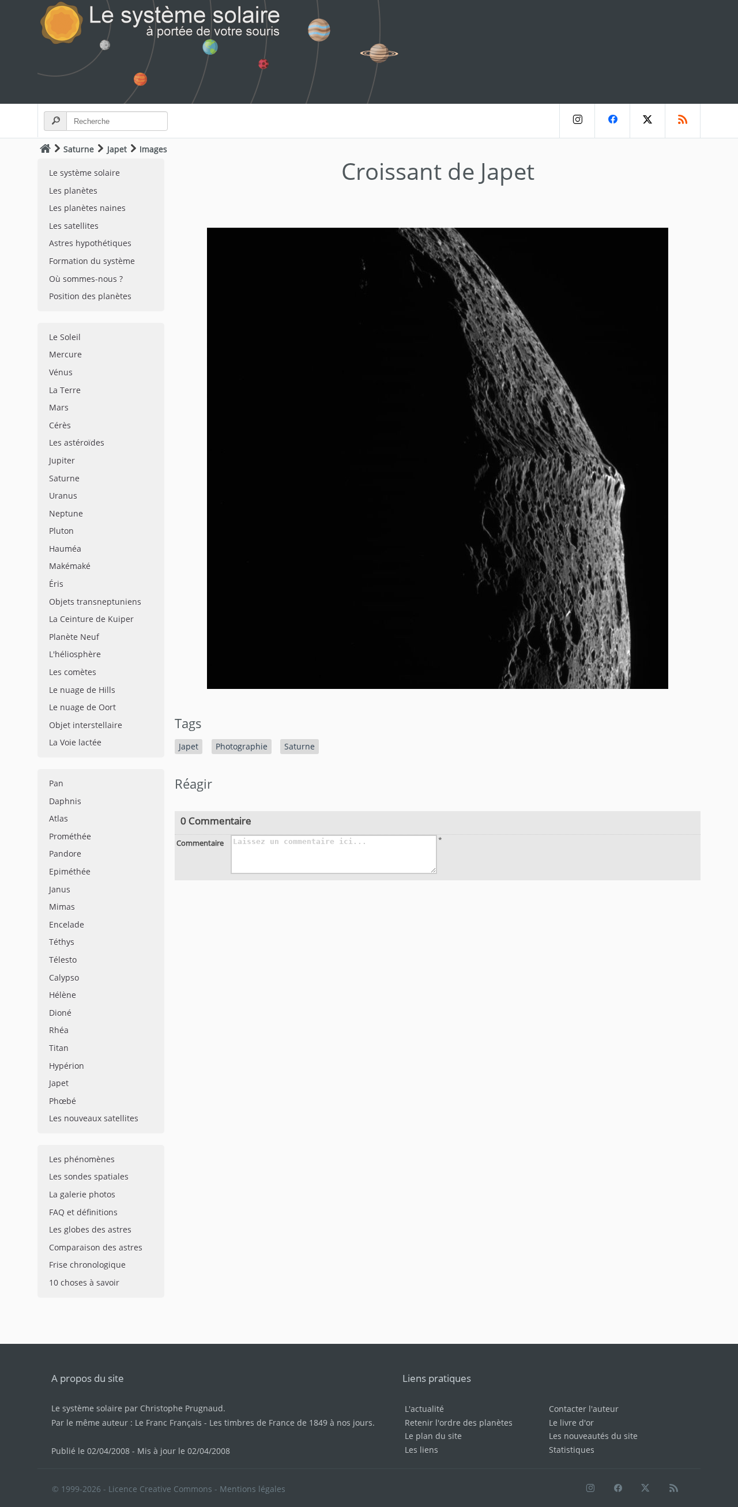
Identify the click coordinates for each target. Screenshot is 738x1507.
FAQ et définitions (83, 1212)
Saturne (78, 149)
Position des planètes (90, 296)
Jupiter (62, 460)
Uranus (63, 495)
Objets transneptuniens (95, 601)
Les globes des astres (90, 1229)
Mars (59, 407)
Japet (117, 149)
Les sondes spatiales (89, 1176)
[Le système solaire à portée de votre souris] (224, 52)
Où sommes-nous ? (86, 278)
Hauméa (65, 548)
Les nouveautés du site (593, 1435)
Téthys (61, 941)
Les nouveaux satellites (93, 1118)
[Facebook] (612, 121)
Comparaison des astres (95, 1247)
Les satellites (74, 225)
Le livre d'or (571, 1422)
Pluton (61, 530)
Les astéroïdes (76, 442)
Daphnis (65, 801)
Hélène (62, 994)
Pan (56, 783)
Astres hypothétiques (90, 243)
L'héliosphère (75, 654)
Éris (56, 583)
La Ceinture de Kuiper (91, 618)
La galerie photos (82, 1194)
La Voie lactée (75, 742)
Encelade (66, 924)
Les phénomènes (82, 1159)
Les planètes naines (87, 207)
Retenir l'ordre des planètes (459, 1422)
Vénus (61, 372)
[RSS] (683, 121)
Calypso (64, 977)
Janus (59, 889)
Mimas (62, 906)
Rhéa (59, 1029)
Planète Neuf (74, 636)
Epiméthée (70, 871)
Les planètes (73, 190)
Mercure (65, 354)
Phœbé (62, 1100)
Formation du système (92, 260)
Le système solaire (84, 172)
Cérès (60, 425)
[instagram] (576, 121)
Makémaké (70, 565)
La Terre (65, 390)
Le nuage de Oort (82, 707)
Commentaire (200, 843)
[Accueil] (45, 148)
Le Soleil (65, 336)
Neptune (66, 513)
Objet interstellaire (85, 724)
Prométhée (70, 836)
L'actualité (424, 1408)
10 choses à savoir (84, 1282)
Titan (59, 1047)
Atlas (58, 818)
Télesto (63, 959)
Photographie (242, 746)
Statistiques (571, 1449)
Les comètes (72, 671)
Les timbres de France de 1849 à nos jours (290, 1422)
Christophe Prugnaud (181, 1408)
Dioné (60, 1012)
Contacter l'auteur (584, 1408)
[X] (647, 121)
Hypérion (66, 1065)
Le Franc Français (168, 1422)
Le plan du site (433, 1435)
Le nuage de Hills (82, 689)
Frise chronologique (87, 1264)
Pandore (65, 853)
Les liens (421, 1449)
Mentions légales (252, 1488)
